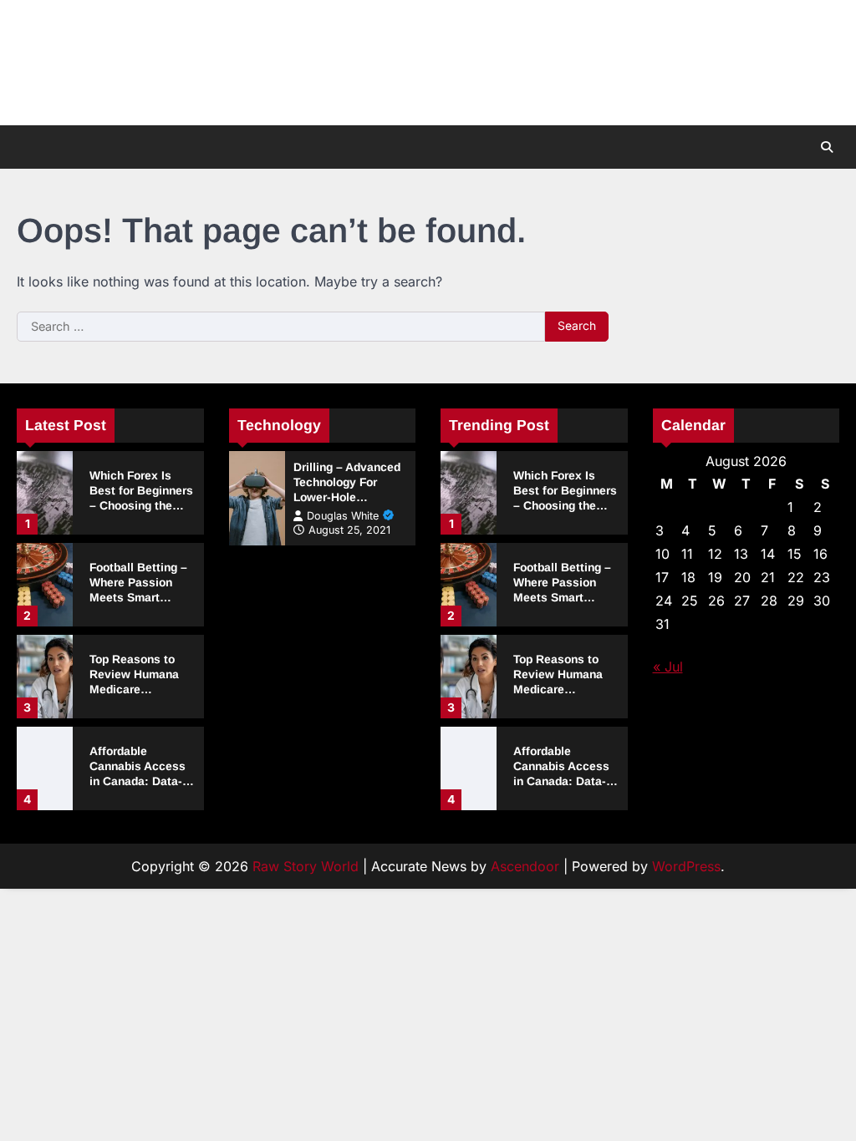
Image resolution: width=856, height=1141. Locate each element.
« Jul (668, 666)
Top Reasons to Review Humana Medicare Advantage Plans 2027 (136, 689)
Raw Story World (305, 866)
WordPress (686, 866)
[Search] (826, 147)
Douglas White (343, 516)
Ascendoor (525, 866)
